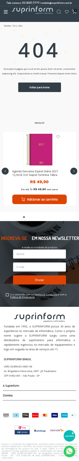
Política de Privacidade (22, 297)
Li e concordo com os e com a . (38, 296)
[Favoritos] (67, 12)
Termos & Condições (45, 294)
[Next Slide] (73, 171)
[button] (24, 217)
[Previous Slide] (5, 171)
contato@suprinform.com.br (56, 2)
